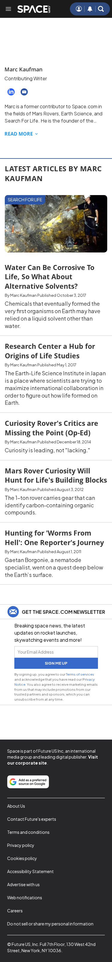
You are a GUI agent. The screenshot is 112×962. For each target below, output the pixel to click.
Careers (15, 910)
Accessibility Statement (30, 871)
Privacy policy (20, 845)
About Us (16, 806)
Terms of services (80, 674)
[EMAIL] (24, 91)
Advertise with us (23, 884)
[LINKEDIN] (11, 91)
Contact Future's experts (31, 819)
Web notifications (24, 897)
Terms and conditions (28, 832)
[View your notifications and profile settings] (90, 9)
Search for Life (25, 199)
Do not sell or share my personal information (50, 923)
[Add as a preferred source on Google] (28, 781)
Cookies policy (22, 858)
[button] (101, 9)
